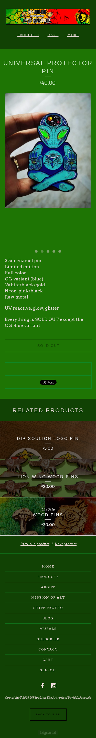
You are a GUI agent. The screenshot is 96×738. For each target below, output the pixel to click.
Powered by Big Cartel (48, 732)
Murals (48, 629)
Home (48, 566)
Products (28, 35)
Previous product (34, 544)
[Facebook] (42, 685)
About (48, 587)
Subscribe (48, 639)
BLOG (48, 618)
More (73, 35)
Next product (66, 544)
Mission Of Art (48, 597)
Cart (53, 35)
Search (48, 670)
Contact (48, 649)
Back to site (48, 714)
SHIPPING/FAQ (48, 608)
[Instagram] (53, 685)
